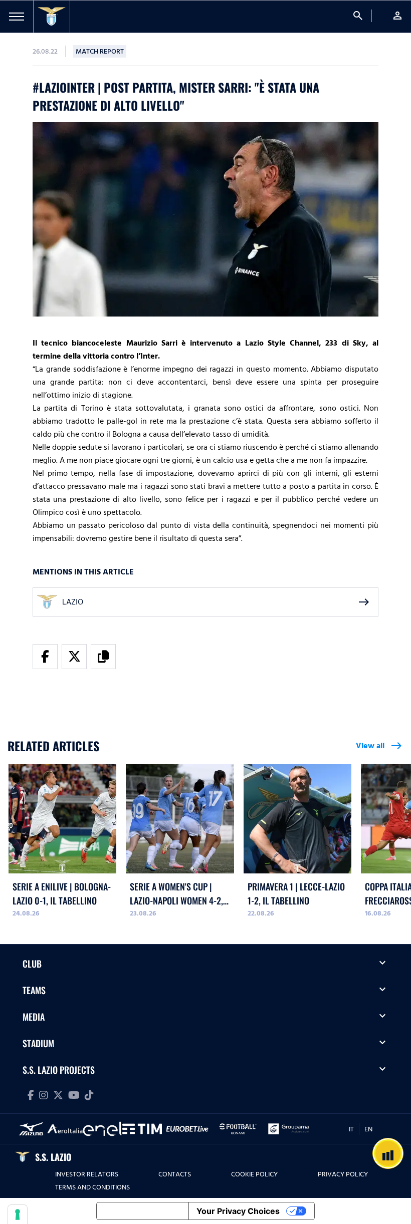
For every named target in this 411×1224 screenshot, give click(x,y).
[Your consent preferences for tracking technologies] (17, 1214)
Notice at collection (142, 1211)
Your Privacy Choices (238, 1211)
